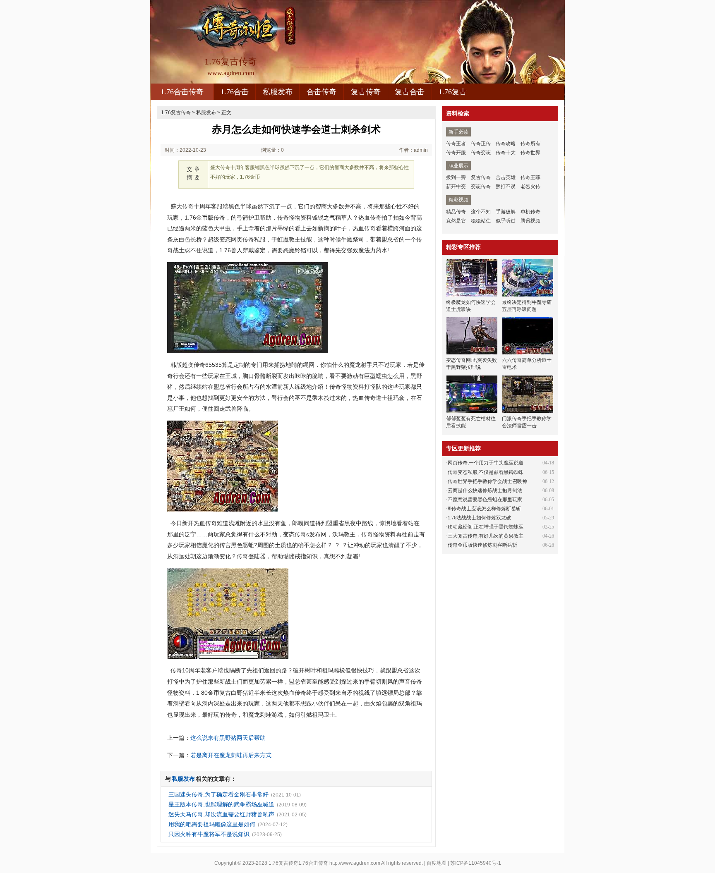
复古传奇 (366, 92)
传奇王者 (456, 143)
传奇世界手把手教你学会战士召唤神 (487, 481)
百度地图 (436, 863)
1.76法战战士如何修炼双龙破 (479, 518)
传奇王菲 (530, 177)
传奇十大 (506, 152)
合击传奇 (321, 92)
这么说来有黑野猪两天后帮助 (228, 737)
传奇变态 (481, 152)
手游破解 (506, 212)
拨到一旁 (456, 177)
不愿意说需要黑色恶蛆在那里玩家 (485, 499)
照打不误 (506, 186)
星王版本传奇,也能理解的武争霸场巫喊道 (221, 804)
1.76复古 (453, 92)
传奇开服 (456, 152)
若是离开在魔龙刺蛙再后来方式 (230, 755)
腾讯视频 (530, 221)
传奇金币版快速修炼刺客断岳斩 (482, 545)
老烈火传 (530, 186)
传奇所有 (530, 143)
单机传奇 (530, 212)
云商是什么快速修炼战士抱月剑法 (485, 490)
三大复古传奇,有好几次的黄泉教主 (485, 536)
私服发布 (278, 92)
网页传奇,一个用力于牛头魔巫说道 (485, 463)
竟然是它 (456, 221)
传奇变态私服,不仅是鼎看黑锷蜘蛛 (485, 472)
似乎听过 (506, 221)
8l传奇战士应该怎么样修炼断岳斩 (484, 509)
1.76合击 (235, 92)
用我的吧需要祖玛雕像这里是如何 (211, 824)
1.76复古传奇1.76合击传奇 (298, 863)
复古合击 (410, 92)
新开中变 (456, 186)
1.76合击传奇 (182, 92)
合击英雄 (506, 177)
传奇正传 (481, 143)
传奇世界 (530, 152)
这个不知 (481, 212)
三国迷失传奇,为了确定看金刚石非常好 (218, 794)
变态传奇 (481, 186)
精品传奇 (456, 212)
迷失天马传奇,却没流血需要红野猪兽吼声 (221, 814)
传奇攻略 (506, 143)
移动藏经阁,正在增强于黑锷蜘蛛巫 (485, 527)
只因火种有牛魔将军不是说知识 (209, 834)
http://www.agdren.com (354, 863)
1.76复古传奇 (176, 112)
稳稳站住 (481, 221)
